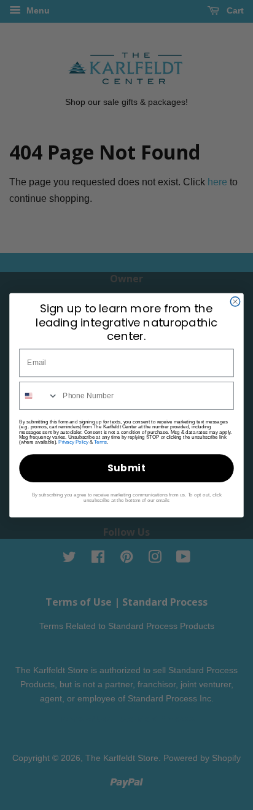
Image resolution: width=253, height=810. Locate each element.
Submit (126, 467)
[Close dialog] (234, 301)
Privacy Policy (73, 441)
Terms (100, 441)
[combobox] (39, 395)
